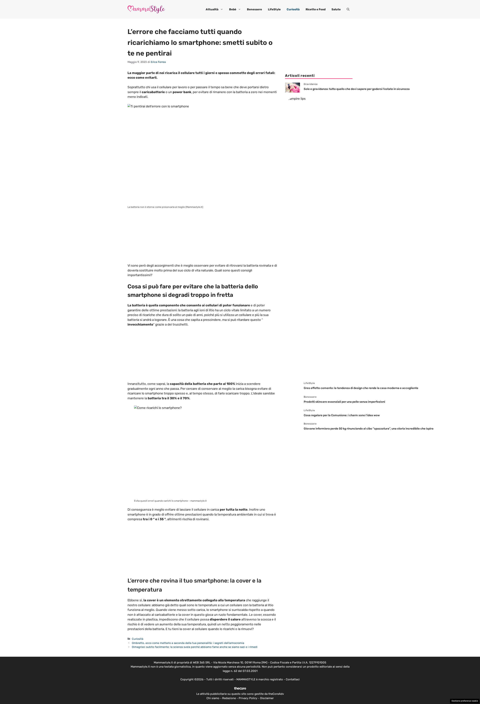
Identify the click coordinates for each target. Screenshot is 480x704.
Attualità (212, 9)
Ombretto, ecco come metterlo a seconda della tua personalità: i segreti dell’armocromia (188, 643)
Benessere (254, 9)
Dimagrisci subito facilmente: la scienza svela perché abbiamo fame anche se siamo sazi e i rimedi (194, 647)
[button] (348, 9)
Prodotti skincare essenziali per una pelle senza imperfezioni (344, 401)
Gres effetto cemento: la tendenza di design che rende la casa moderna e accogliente (361, 388)
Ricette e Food (316, 9)
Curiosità (293, 9)
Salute (336, 9)
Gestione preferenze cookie (465, 701)
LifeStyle (274, 9)
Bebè (232, 9)
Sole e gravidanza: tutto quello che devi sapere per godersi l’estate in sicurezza (357, 89)
